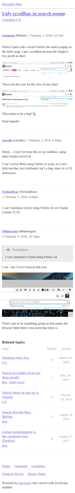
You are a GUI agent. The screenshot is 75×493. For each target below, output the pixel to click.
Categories (20, 466)
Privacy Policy (37, 474)
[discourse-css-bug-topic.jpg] (37, 98)
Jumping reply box (15, 358)
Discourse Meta (12, 4)
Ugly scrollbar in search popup (33, 13)
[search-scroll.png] (37, 295)
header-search (16, 382)
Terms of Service (13, 474)
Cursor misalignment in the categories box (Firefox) (19, 436)
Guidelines (38, 466)
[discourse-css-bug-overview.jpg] (37, 70)
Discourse (24, 483)
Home (6, 466)
